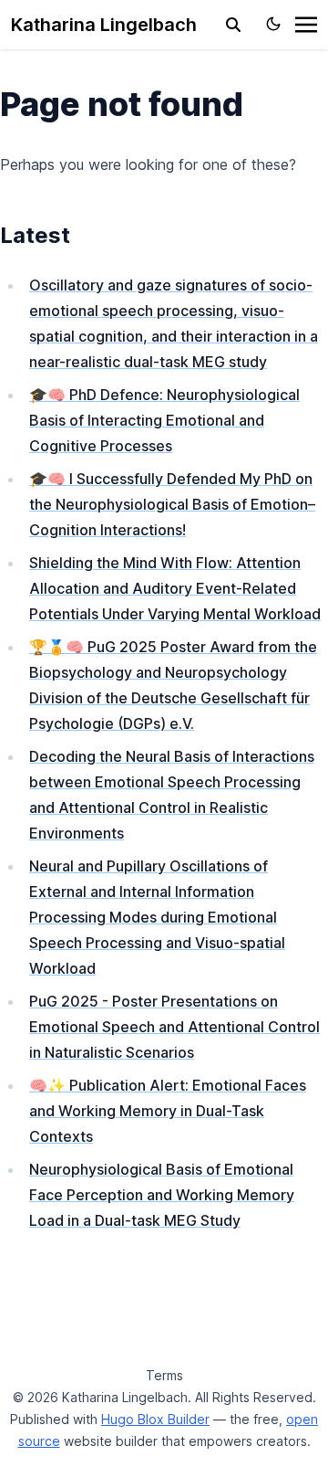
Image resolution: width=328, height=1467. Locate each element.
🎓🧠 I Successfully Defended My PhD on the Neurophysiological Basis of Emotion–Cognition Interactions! (172, 504)
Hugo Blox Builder (155, 1419)
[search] (233, 24)
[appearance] (273, 24)
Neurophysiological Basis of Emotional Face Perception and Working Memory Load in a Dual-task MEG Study (161, 1195)
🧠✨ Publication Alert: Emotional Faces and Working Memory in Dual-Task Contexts (167, 1110)
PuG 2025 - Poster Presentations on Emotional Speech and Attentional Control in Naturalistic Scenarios (174, 1026)
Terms (164, 1375)
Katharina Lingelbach (104, 25)
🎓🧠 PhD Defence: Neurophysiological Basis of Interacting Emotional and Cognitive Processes (164, 420)
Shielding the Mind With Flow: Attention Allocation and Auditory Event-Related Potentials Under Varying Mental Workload (175, 588)
